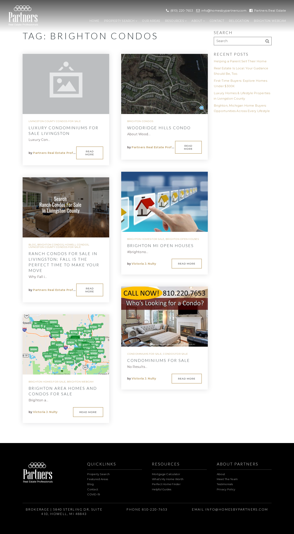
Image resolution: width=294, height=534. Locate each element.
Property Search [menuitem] (119, 21)
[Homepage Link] (23, 16)
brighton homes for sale (47, 381)
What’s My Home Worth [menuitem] (167, 479)
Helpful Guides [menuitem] (161, 489)
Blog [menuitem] (90, 484)
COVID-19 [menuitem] (93, 494)
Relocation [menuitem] (239, 21)
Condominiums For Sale (144, 353)
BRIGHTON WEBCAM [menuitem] (270, 21)
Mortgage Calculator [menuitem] (166, 474)
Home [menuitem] (94, 21)
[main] (147, 221)
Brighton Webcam (80, 381)
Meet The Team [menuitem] (227, 479)
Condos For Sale (175, 353)
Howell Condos (76, 244)
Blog (32, 244)
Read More (89, 153)
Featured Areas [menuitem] (97, 479)
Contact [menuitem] (217, 21)
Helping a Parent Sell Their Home (240, 61)
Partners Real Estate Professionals (60, 153)
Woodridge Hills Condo (159, 127)
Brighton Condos (50, 244)
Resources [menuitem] (175, 21)
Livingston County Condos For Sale (55, 121)
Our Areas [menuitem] (151, 21)
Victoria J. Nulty (45, 412)
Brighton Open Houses (182, 238)
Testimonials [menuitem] (225, 484)
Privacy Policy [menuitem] (226, 489)
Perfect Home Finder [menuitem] (166, 484)
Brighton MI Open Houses (160, 245)
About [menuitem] (197, 21)
